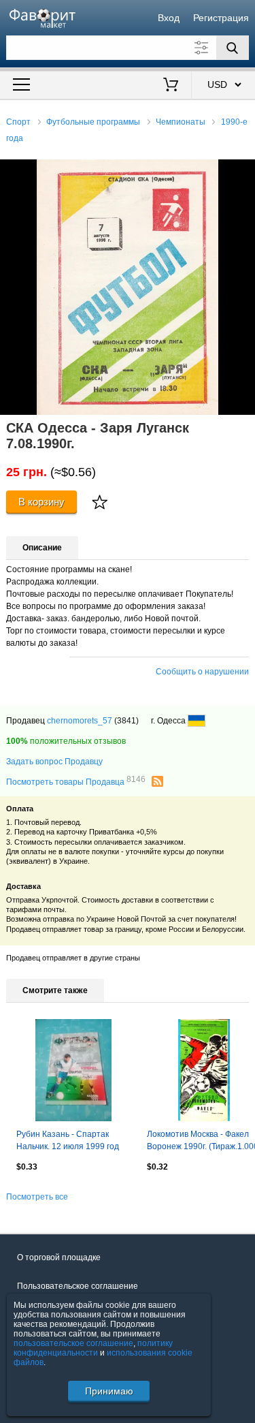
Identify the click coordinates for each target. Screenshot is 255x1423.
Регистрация (221, 17)
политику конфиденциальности (93, 1348)
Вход (169, 17)
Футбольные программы (93, 122)
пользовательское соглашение (73, 1343)
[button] (243, 172)
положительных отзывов (66, 741)
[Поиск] (232, 47)
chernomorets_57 (79, 720)
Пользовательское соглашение (77, 1286)
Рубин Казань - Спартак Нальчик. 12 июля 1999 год (67, 1140)
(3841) (126, 720)
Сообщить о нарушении (202, 671)
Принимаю (109, 1391)
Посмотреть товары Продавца (76, 781)
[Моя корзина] (170, 86)
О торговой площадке (59, 1257)
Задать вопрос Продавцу (54, 761)
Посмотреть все (37, 1197)
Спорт (18, 122)
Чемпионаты (180, 122)
